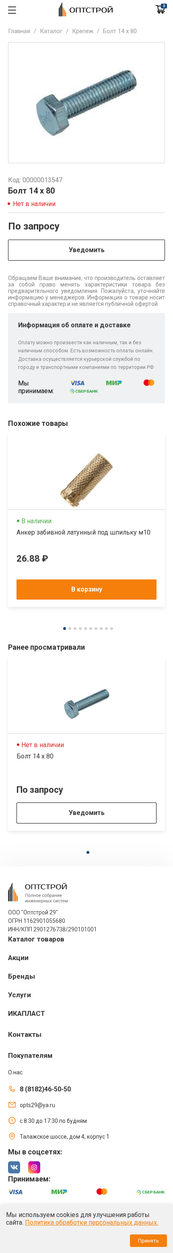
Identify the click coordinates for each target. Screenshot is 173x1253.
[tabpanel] (86, 520)
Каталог (51, 31)
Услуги (19, 995)
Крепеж (82, 31)
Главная (19, 31)
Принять (148, 1241)
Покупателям (30, 1055)
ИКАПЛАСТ (26, 1013)
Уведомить (87, 250)
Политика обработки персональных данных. (91, 1222)
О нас (15, 1072)
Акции (18, 958)
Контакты (24, 1034)
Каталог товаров (36, 939)
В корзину (86, 589)
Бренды (21, 976)
